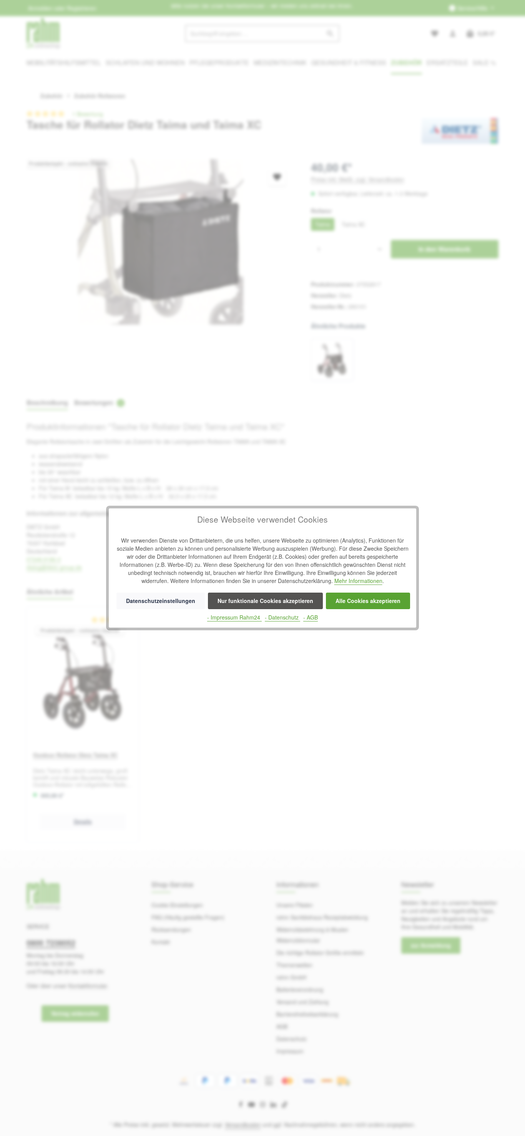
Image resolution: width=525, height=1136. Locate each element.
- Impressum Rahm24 (234, 617)
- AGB (310, 617)
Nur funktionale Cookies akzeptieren (265, 601)
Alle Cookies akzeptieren (368, 601)
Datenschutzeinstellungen (160, 601)
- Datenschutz (282, 617)
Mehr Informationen (358, 581)
